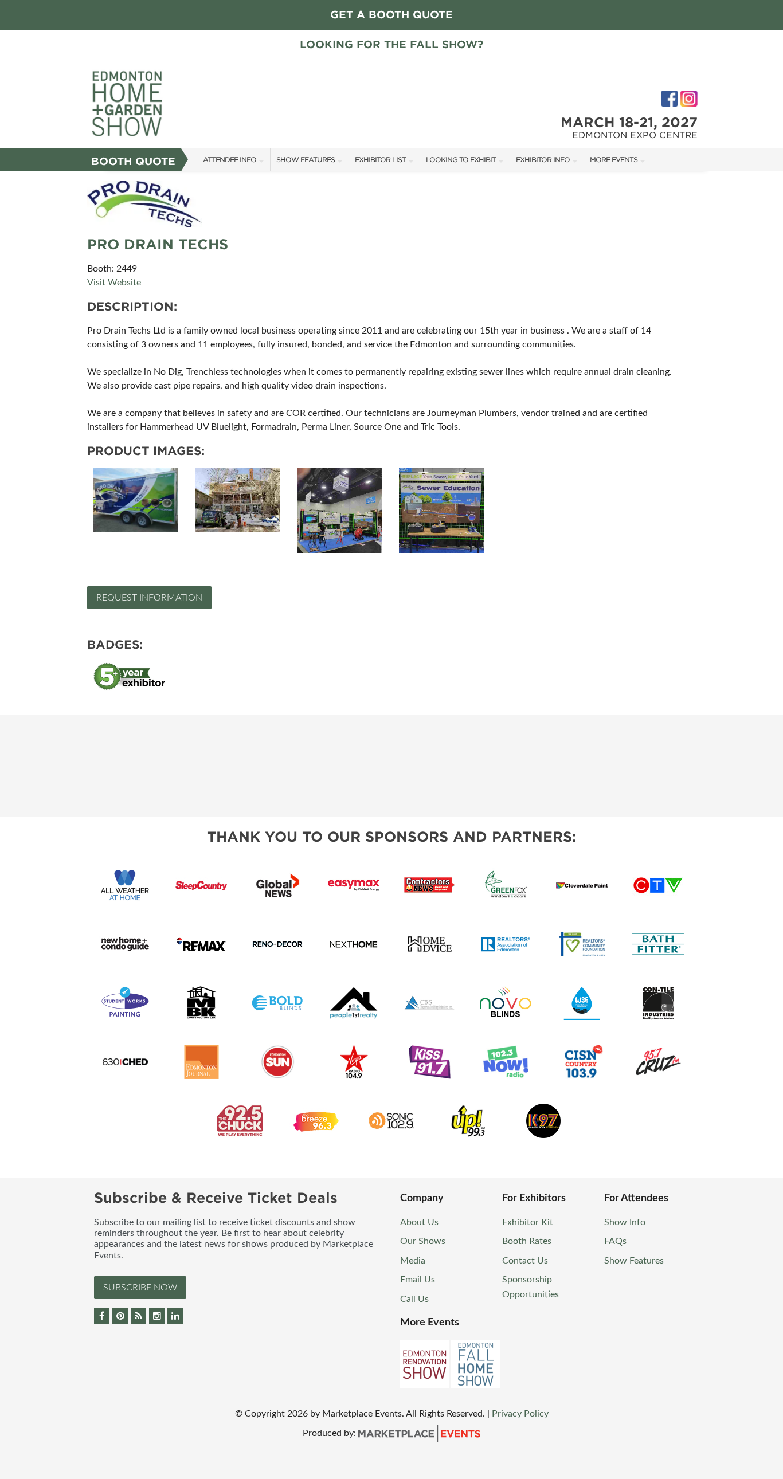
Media (412, 1260)
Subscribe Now (140, 1287)
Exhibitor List (380, 159)
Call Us (414, 1299)
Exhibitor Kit (527, 1222)
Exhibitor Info (543, 159)
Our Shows (422, 1241)
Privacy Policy (520, 1413)
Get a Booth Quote (391, 15)
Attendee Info (229, 159)
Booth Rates (526, 1241)
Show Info (624, 1222)
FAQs (615, 1241)
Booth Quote (133, 161)
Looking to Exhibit (461, 159)
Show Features (305, 159)
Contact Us (525, 1260)
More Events (613, 159)
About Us (419, 1222)
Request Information (149, 597)
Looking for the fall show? (391, 44)
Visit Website (114, 282)
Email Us (417, 1279)
